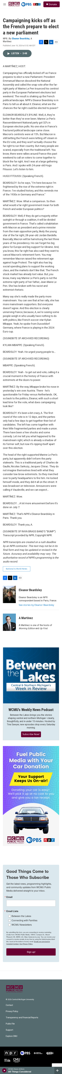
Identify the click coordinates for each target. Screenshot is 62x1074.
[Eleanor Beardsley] (9, 594)
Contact (9, 1005)
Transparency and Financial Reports (22, 1018)
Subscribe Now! (31, 734)
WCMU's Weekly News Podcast (31, 710)
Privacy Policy (12, 1011)
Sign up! (31, 952)
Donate (53, 4)
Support (9, 1030)
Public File (10, 1024)
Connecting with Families (24, 920)
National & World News (16, 569)
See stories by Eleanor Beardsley (36, 605)
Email (9, 897)
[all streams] (58, 1070)
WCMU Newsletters (22, 924)
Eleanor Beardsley (20, 38)
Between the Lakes (21, 916)
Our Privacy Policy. (26, 944)
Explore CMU (11, 1036)
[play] (4, 1070)
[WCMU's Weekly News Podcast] (31, 675)
